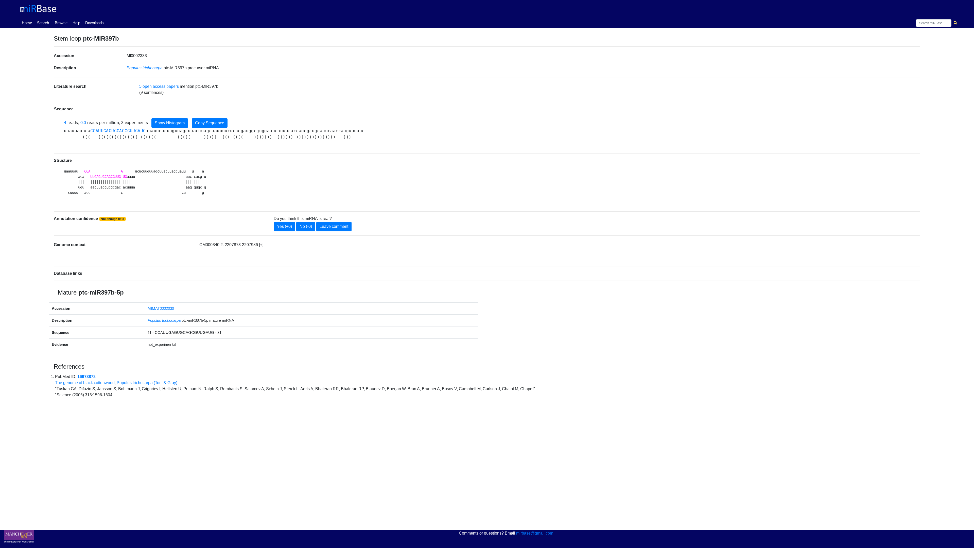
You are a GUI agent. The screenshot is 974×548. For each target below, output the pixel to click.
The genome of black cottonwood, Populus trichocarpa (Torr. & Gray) (116, 383)
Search (43, 23)
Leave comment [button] (334, 226)
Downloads (94, 23)
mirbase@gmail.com (534, 533)
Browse (61, 23)
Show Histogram (170, 123)
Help (76, 23)
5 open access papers (159, 86)
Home (28, 22)
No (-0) (306, 226)
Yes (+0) (284, 226)
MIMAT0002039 (161, 308)
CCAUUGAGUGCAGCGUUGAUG (118, 130)
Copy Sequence (209, 123)
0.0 (83, 123)
